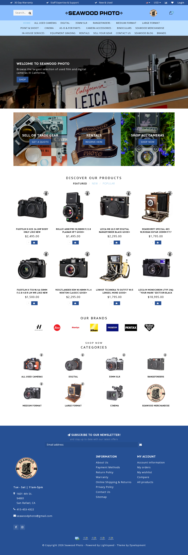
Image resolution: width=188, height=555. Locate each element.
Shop (22, 79)
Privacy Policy (105, 487)
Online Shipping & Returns (113, 482)
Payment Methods (108, 467)
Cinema (49, 28)
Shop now (147, 141)
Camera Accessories (98, 28)
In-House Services (33, 33)
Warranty (102, 477)
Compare (143, 477)
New (95, 183)
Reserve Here (94, 141)
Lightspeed (107, 545)
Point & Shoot (29, 28)
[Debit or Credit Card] (85, 538)
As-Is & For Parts (69, 28)
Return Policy (104, 472)
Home (27, 22)
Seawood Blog (144, 33)
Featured (80, 183)
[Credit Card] (77, 538)
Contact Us (103, 492)
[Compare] (166, 2)
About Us (102, 462)
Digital (65, 22)
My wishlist (144, 472)
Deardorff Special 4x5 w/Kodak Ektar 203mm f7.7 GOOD (156, 232)
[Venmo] (111, 538)
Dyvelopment (138, 545)
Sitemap (101, 497)
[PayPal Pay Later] (102, 538)
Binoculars (124, 28)
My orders (144, 467)
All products (145, 482)
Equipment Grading (62, 33)
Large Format (151, 22)
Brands (161, 33)
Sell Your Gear (102, 33)
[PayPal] (94, 538)
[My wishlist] (172, 2)
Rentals (84, 33)
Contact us (123, 33)
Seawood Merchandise (149, 28)
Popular (109, 183)
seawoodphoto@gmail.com (34, 516)
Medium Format (126, 22)
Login (181, 2)
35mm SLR (81, 22)
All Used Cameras (45, 22)
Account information (151, 462)
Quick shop (34, 228)
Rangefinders (101, 22)
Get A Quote (40, 141)
